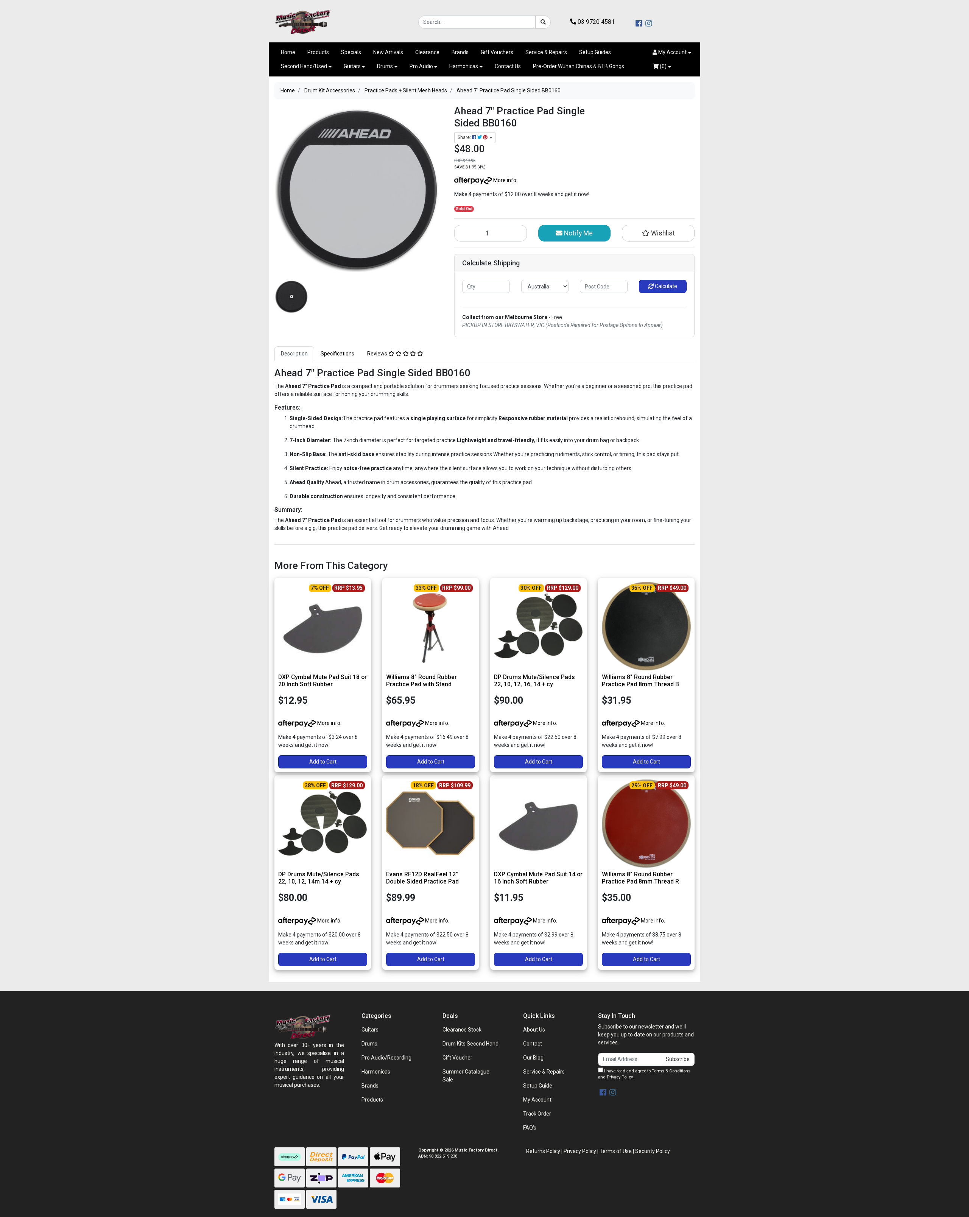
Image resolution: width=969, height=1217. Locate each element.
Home (288, 52)
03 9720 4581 (595, 21)
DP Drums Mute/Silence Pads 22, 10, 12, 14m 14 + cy (318, 878)
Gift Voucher (457, 1058)
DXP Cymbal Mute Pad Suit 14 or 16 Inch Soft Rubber (538, 878)
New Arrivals (388, 52)
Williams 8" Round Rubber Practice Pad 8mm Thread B (640, 680)
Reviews (377, 354)
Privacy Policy (619, 1077)
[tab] (294, 353)
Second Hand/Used (304, 66)
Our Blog (533, 1058)
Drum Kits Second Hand (470, 1044)
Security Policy (652, 1151)
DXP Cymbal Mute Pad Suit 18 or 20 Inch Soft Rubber (322, 680)
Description (294, 354)
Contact (532, 1044)
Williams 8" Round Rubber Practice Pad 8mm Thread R (640, 878)
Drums (385, 66)
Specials (351, 52)
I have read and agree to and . (644, 1074)
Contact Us (508, 66)
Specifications (337, 354)
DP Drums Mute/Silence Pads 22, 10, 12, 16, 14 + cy (534, 680)
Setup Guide (537, 1086)
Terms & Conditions (671, 1071)
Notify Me (577, 233)
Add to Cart (323, 762)
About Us (534, 1030)
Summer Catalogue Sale (465, 1076)
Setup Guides (595, 52)
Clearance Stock (461, 1030)
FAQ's (529, 1128)
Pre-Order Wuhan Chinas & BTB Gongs (578, 66)
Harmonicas (463, 66)
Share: (465, 137)
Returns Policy (543, 1151)
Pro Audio (421, 66)
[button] (672, 52)
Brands (460, 52)
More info (504, 180)
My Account (537, 1100)
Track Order (537, 1114)
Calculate (665, 286)
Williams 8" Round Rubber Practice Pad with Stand (421, 680)
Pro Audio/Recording (386, 1058)
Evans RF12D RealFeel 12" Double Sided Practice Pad (422, 878)
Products (318, 52)
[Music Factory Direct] (302, 22)
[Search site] (543, 22)
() (663, 66)
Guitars (352, 66)
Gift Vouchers (497, 52)
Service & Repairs (546, 52)
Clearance (427, 52)
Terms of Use (616, 1151)
